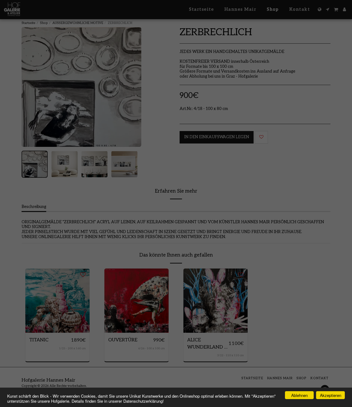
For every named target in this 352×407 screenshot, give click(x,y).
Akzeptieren (330, 395)
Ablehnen (299, 395)
